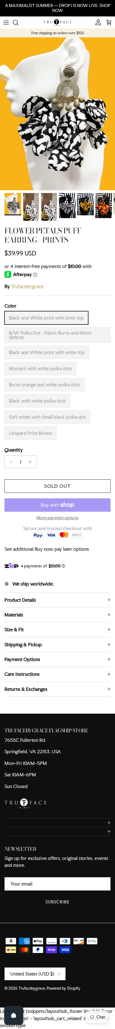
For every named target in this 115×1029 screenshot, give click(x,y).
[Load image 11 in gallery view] (57, 113)
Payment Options (22, 659)
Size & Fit (14, 629)
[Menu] (6, 22)
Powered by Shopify (63, 988)
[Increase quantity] (32, 462)
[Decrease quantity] (10, 462)
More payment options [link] (57, 518)
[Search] (18, 22)
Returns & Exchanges (25, 689)
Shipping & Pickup (23, 644)
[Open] (13, 1015)
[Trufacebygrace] (57, 22)
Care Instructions (22, 674)
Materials (13, 615)
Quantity (13, 450)
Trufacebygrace (27, 286)
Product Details (20, 600)
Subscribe (57, 901)
